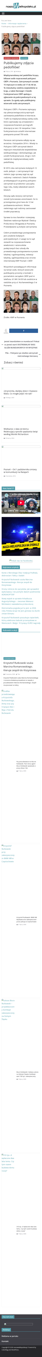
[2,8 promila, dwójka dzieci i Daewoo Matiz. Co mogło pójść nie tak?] (21, 369)
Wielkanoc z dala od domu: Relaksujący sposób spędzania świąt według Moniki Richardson (21, 432)
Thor (18, 674)
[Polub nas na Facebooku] (21, 560)
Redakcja (18, 71)
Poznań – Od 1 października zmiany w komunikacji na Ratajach (20, 470)
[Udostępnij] (23, 331)
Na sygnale (24, 58)
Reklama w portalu (10, 1336)
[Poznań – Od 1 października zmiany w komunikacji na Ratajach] (21, 447)
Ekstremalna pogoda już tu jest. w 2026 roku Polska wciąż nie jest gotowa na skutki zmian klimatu (21, 611)
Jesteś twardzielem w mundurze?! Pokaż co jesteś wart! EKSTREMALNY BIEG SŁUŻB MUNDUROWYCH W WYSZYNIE (21, 344)
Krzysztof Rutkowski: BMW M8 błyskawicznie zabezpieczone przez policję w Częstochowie (27, 919)
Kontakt (5, 1341)
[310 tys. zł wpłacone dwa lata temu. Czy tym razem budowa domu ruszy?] (8, 1230)
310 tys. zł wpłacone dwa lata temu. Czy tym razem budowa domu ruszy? (27, 1229)
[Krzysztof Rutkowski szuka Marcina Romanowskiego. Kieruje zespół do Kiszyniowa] (21, 644)
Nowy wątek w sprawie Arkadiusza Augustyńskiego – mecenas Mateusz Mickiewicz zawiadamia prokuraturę (17, 601)
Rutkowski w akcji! (9, 658)
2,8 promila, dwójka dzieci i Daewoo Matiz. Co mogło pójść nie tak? (20, 392)
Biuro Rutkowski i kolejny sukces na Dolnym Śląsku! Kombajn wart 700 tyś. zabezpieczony (27, 1074)
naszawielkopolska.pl (20, 1347)
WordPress (15, 1350)
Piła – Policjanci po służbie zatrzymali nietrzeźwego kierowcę (21, 354)
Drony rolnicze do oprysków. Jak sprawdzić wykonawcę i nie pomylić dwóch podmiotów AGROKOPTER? (21, 592)
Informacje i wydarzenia (11, 58)
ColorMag (5, 1350)
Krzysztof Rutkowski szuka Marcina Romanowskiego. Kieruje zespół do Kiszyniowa (17, 582)
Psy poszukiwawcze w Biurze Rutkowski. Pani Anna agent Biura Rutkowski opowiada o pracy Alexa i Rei (26, 765)
